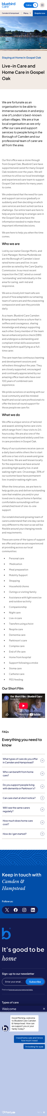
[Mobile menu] (42, 5)
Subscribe (35, 981)
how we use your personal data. (21, 990)
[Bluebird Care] (8, 6)
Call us (28, 5)
